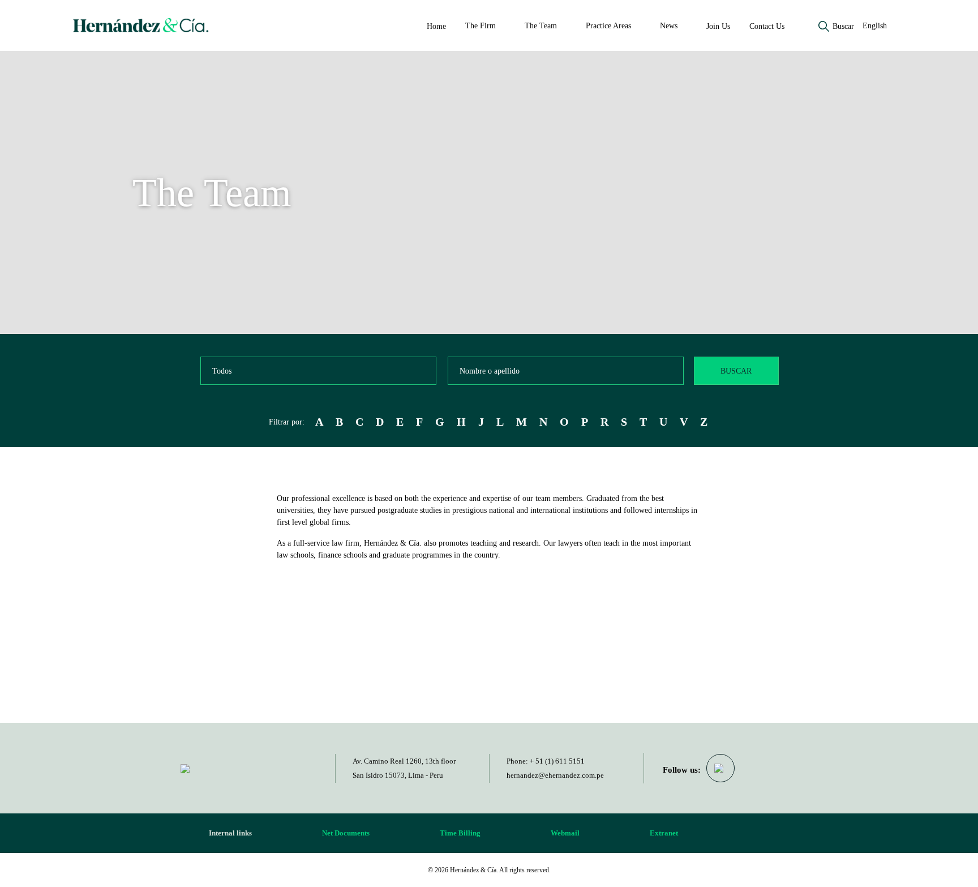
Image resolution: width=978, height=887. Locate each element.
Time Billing (460, 833)
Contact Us (766, 26)
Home (436, 26)
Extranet (664, 833)
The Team (541, 26)
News (668, 26)
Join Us (718, 26)
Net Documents (346, 833)
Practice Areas (608, 26)
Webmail (565, 833)
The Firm (480, 26)
